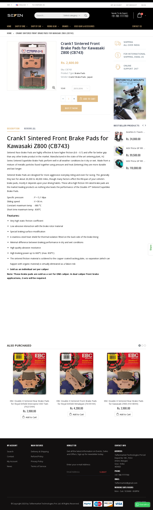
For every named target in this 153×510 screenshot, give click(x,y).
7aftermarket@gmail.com (126, 483)
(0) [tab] (29, 128)
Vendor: (64, 76)
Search (85, 15)
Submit (103, 472)
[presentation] (142, 125)
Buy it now (71, 108)
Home (9, 33)
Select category (70, 15)
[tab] (13, 129)
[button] (139, 345)
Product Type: (67, 73)
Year (63, 88)
